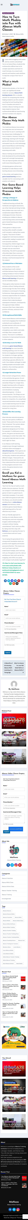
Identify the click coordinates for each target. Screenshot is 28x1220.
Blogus (13, 1217)
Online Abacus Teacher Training (11, 957)
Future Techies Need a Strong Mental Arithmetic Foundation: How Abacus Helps (14, 740)
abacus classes (7, 910)
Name (6, 606)
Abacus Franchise (7, 878)
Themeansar (20, 1217)
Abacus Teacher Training (9, 890)
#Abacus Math (19, 34)
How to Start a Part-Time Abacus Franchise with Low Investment (11, 986)
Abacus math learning (9, 278)
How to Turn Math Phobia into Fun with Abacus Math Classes (11, 23)
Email (6, 614)
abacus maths (6, 920)
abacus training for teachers (10, 943)
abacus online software (9, 924)
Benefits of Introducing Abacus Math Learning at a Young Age (8, 667)
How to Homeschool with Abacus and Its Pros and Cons (10, 1013)
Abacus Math (18, 917)
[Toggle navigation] (1, 4)
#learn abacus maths (8, 36)
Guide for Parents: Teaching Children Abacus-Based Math (11, 1005)
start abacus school (8, 963)
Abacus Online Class (8, 886)
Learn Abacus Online (8, 953)
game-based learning (9, 176)
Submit (8, 652)
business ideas (7, 947)
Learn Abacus (16, 947)
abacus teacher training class (11, 933)
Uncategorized (6, 898)
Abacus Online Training (9, 927)
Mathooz (5, 531)
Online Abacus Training (9, 960)
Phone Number (9, 623)
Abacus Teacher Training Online (11, 937)
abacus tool (21, 940)
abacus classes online (9, 914)
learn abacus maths (8, 950)
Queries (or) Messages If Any (13, 633)
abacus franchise (7, 917)
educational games (8, 451)
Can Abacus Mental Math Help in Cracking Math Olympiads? (12, 722)
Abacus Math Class (8, 13)
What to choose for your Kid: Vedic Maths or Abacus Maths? (19, 666)
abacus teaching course (9, 940)
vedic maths (19, 963)
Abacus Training (7, 894)
